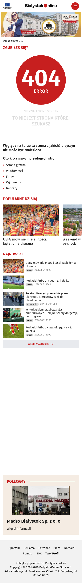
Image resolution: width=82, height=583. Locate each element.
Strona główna (10, 41)
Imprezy (11, 188)
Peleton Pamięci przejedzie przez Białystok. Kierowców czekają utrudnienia (47, 297)
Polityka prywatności (29, 563)
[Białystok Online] (41, 6)
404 (22, 41)
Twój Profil (52, 553)
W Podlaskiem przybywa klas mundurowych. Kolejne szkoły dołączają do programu (52, 313)
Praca (56, 548)
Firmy (10, 176)
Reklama (29, 548)
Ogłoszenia (13, 182)
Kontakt (69, 548)
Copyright (16, 567)
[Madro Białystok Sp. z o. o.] (41, 500)
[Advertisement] (41, 411)
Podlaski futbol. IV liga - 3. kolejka (47, 280)
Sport (29, 270)
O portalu (14, 548)
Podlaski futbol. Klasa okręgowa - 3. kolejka (49, 329)
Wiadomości (14, 171)
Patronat (44, 548)
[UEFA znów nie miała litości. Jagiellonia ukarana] (31, 220)
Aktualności (32, 304)
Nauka (29, 321)
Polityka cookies (55, 563)
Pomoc (27, 553)
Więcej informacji (19, 528)
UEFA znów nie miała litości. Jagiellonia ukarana (25, 241)
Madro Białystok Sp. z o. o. (34, 521)
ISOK (39, 553)
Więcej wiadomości (38, 344)
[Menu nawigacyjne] (75, 6)
